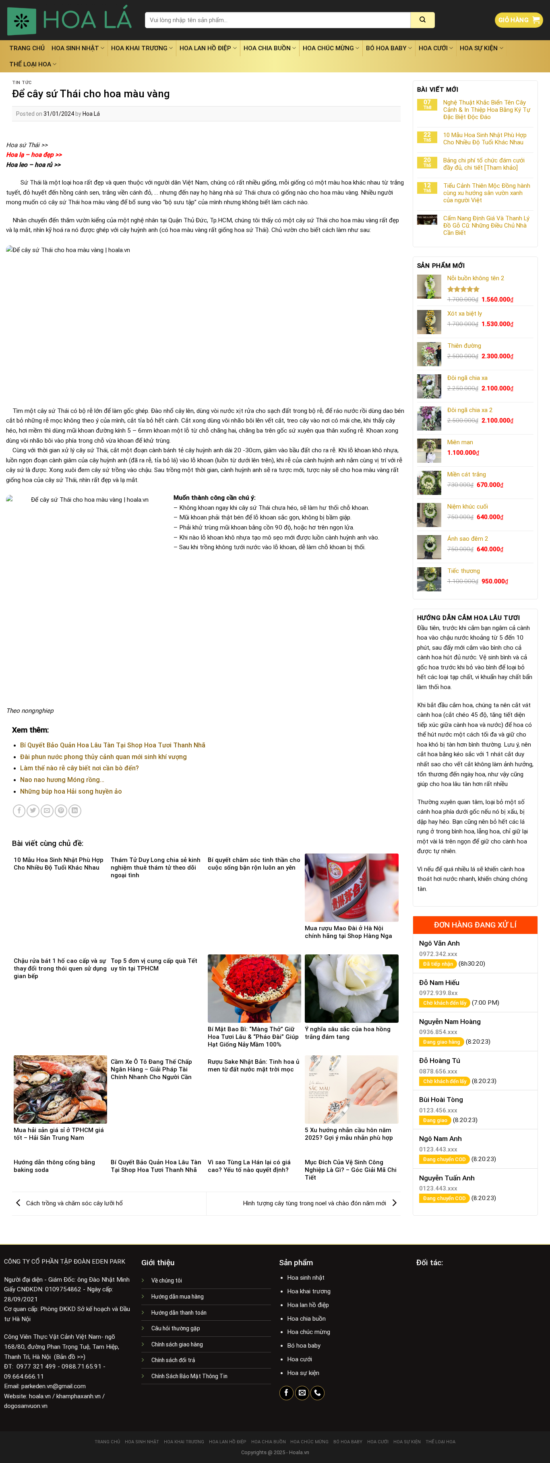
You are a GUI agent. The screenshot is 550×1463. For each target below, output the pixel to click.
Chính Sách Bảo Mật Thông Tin (189, 1376)
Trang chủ (27, 48)
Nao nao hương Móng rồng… (62, 780)
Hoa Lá (91, 114)
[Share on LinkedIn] (74, 810)
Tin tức (22, 82)
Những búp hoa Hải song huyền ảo (71, 791)
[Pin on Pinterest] (61, 810)
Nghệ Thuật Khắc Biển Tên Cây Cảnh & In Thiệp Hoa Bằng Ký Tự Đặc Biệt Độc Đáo (486, 110)
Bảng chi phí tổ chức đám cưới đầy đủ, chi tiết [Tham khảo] (484, 164)
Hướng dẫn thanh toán (179, 1312)
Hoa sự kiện (479, 48)
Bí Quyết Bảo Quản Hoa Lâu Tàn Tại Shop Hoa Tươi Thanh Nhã (112, 745)
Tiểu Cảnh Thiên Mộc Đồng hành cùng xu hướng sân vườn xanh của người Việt (486, 193)
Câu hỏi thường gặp (175, 1328)
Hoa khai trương (139, 48)
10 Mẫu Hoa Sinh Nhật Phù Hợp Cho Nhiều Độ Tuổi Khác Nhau (485, 138)
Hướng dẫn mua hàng (177, 1296)
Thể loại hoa (30, 64)
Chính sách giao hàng (177, 1344)
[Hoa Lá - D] (69, 20)
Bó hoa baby (386, 48)
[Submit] (423, 20)
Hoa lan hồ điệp (205, 48)
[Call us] (317, 1393)
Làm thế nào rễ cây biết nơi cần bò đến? (79, 768)
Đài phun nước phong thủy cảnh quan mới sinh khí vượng (103, 757)
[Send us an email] (302, 1393)
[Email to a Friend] (47, 810)
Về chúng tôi (166, 1280)
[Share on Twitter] (33, 810)
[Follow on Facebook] (286, 1393)
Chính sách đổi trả (173, 1360)
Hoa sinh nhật (75, 48)
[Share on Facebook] (19, 810)
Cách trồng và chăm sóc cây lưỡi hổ (74, 1203)
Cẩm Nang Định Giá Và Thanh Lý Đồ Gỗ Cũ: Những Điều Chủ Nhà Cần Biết (486, 225)
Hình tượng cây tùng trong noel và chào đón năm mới (315, 1203)
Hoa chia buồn (267, 48)
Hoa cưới (433, 48)
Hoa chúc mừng (328, 48)
